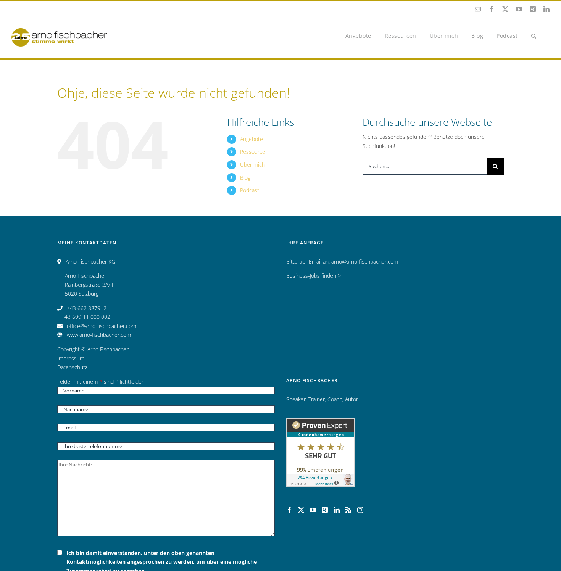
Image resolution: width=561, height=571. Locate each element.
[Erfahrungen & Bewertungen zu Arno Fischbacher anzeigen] (320, 422)
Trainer (316, 399)
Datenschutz (72, 367)
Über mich (252, 164)
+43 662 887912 (86, 308)
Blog (245, 177)
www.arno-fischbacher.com (99, 334)
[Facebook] (289, 510)
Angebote (251, 139)
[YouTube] (313, 510)
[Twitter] (301, 510)
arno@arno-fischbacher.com (364, 261)
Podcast (249, 190)
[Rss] (348, 510)
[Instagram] (360, 510)
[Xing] (325, 510)
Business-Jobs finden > (313, 275)
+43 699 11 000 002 (85, 316)
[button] (534, 35)
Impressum (70, 358)
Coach (334, 399)
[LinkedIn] (337, 510)
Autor (351, 399)
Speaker (296, 399)
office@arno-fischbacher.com (101, 326)
